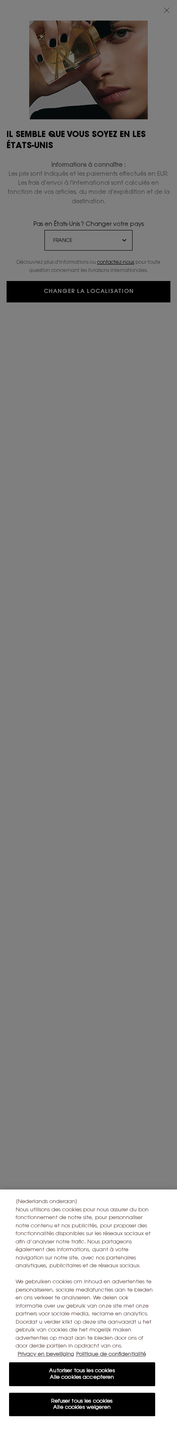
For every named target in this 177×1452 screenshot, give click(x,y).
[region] (88, 1320)
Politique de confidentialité (111, 1354)
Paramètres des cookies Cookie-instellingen (82, 1434)
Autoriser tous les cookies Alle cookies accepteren (81, 1374)
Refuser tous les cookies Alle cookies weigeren (81, 1404)
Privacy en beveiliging (46, 1354)
